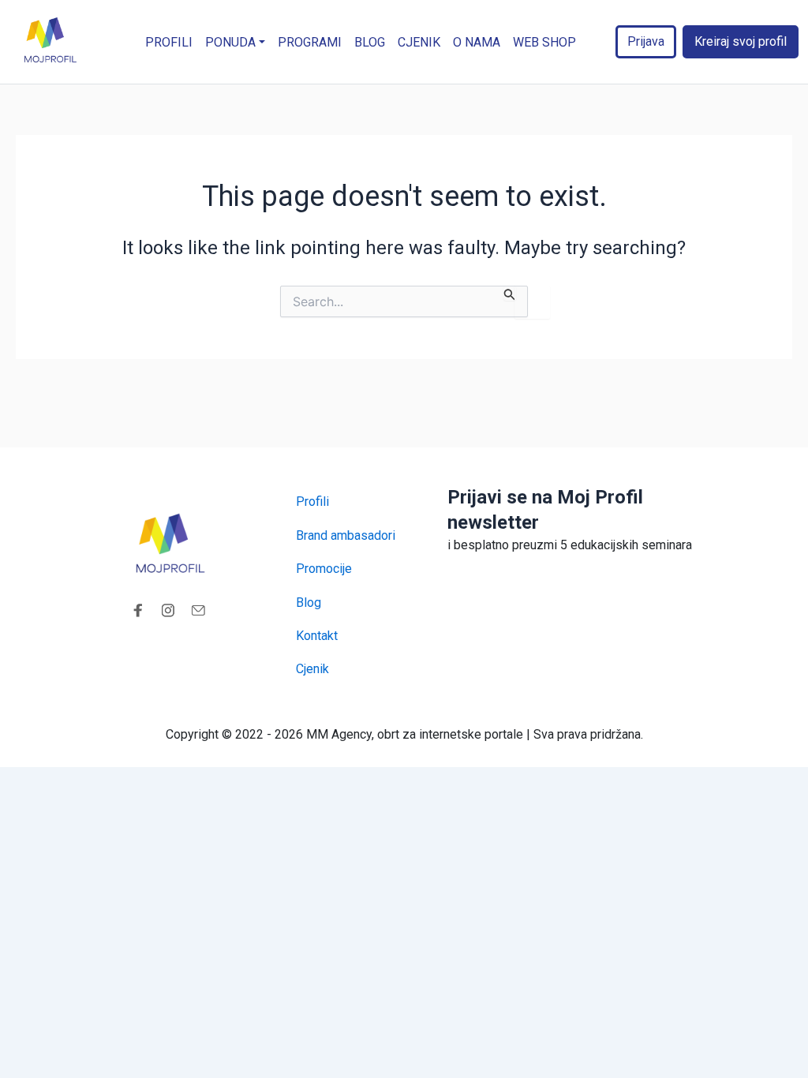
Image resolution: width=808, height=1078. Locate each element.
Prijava (645, 41)
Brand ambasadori (345, 535)
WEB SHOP (544, 42)
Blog (369, 42)
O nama (476, 42)
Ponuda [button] (230, 42)
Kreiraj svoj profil (740, 41)
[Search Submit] (509, 293)
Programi (310, 42)
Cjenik (419, 42)
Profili (169, 42)
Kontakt (317, 635)
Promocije (324, 568)
